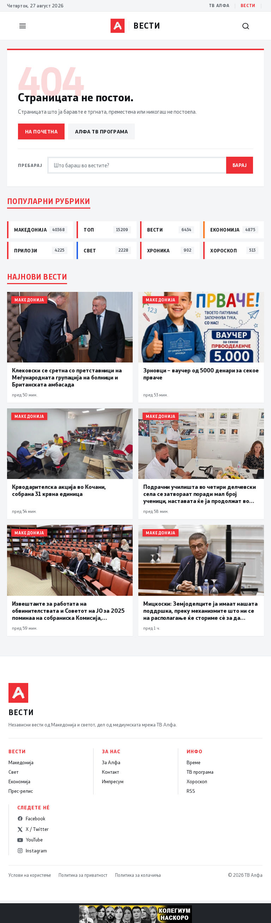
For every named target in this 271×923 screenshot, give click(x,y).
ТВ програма (200, 772)
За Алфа (111, 762)
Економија (19, 781)
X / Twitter (37, 829)
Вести (248, 5)
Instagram (36, 850)
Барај (240, 165)
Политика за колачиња (138, 875)
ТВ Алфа (219, 5)
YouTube (34, 840)
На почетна (41, 131)
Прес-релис (20, 791)
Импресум (113, 781)
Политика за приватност (83, 875)
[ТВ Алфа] (117, 26)
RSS (191, 791)
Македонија (21, 762)
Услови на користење (29, 875)
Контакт (110, 772)
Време (193, 762)
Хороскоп (197, 781)
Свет (13, 772)
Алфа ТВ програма (101, 131)
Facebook (35, 818)
